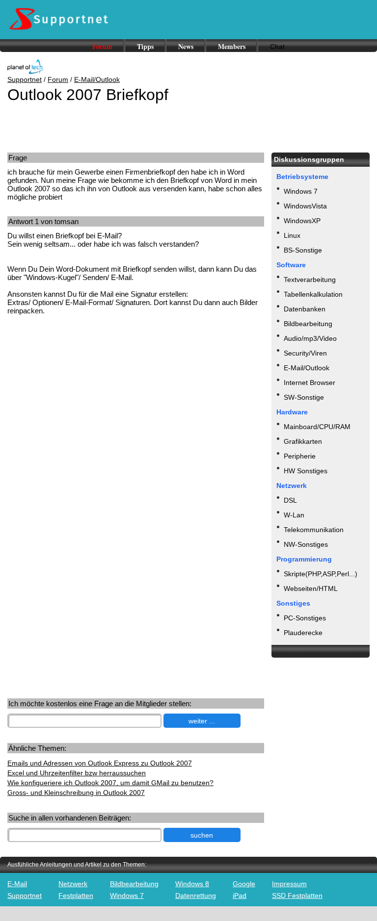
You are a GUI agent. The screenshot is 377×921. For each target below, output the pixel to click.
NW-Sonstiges (306, 544)
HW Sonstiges (305, 471)
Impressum (289, 884)
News (185, 46)
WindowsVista (305, 206)
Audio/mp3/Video (310, 338)
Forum (102, 46)
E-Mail (17, 884)
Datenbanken (304, 309)
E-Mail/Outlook (97, 79)
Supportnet (24, 79)
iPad (239, 895)
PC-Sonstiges (305, 618)
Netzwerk (72, 884)
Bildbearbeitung (308, 324)
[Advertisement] (82, 399)
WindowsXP (302, 221)
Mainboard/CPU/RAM (317, 427)
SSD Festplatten (297, 895)
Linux (292, 235)
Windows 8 (192, 884)
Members (231, 46)
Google (244, 884)
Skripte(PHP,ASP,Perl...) (320, 574)
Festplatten (75, 895)
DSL (290, 500)
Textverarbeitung (310, 279)
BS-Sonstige (303, 250)
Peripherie (300, 456)
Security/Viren (305, 353)
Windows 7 (301, 191)
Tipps (145, 46)
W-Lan (294, 515)
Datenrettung (195, 895)
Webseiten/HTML (311, 588)
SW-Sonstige (304, 397)
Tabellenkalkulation (313, 294)
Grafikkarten (303, 441)
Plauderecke (303, 633)
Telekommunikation (314, 530)
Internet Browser (309, 382)
